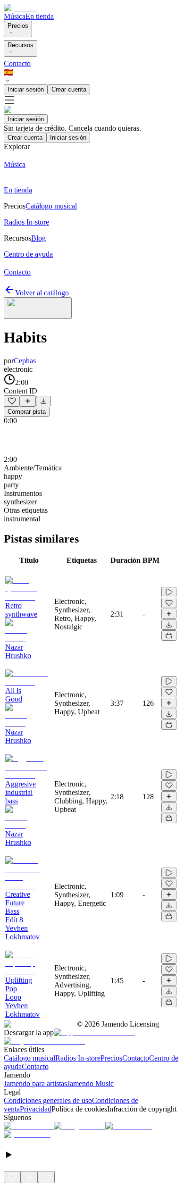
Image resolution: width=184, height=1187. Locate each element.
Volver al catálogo (42, 293)
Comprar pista (27, 411)
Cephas (25, 361)
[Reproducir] (168, 592)
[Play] (38, 308)
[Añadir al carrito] (168, 635)
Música (14, 16)
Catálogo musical (29, 1058)
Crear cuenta (68, 89)
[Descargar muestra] (43, 401)
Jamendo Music (90, 1083)
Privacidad (35, 1109)
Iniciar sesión (26, 89)
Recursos (20, 45)
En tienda (39, 16)
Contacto (17, 63)
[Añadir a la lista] (28, 401)
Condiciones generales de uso (48, 1100)
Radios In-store (77, 1058)
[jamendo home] (20, 8)
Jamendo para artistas (35, 1083)
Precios (18, 25)
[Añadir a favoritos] (12, 401)
